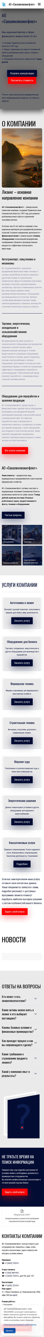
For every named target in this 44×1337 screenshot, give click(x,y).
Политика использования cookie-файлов (20, 1325)
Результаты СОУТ (22, 1214)
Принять (9, 1331)
